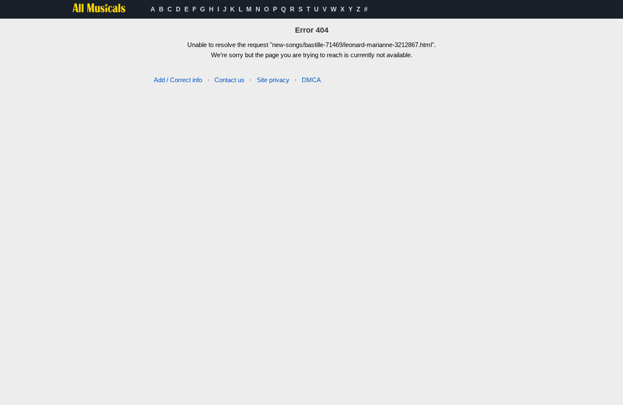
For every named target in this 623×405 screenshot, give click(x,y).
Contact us (229, 79)
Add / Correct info (178, 79)
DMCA (311, 79)
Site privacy (273, 79)
